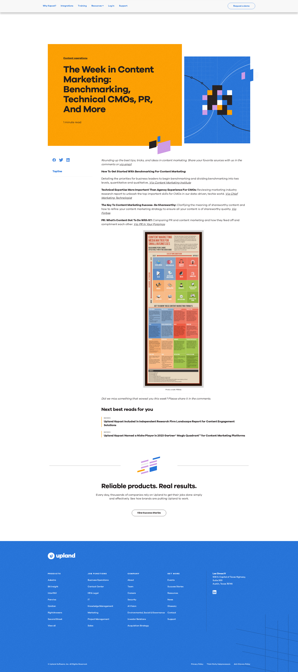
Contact (171, 612)
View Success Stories (149, 512)
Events (170, 580)
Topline (57, 171)
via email (125, 164)
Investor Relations (137, 619)
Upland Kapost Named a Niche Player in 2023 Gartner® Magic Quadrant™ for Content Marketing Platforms (174, 435)
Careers (132, 593)
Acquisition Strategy (138, 625)
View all (52, 625)
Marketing (93, 612)
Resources (96, 6)
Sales (90, 625)
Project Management (98, 619)
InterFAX (52, 593)
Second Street (55, 619)
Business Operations (98, 580)
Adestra (52, 580)
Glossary (171, 606)
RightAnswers (55, 612)
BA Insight (53, 586)
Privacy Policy (197, 664)
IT (89, 599)
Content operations (75, 58)
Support (171, 619)
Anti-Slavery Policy (242, 664)
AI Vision (132, 606)
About (131, 580)
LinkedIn (214, 592)
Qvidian (52, 606)
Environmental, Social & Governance (146, 612)
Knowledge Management (100, 606)
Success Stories (175, 586)
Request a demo (241, 5)
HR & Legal (93, 593)
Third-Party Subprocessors (218, 664)
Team (130, 586)
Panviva (52, 599)
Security (132, 599)
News (170, 599)
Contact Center (96, 586)
